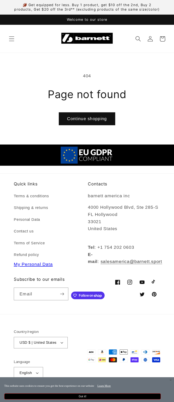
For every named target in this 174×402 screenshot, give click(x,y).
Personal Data (27, 219)
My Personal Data (33, 264)
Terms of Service (29, 243)
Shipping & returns (31, 208)
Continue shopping (87, 118)
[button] (12, 39)
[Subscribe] (62, 294)
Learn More (104, 385)
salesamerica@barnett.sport (131, 261)
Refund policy (26, 255)
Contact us (24, 231)
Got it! (82, 396)
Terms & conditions (31, 196)
